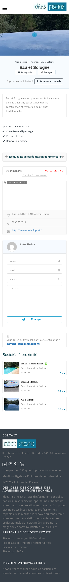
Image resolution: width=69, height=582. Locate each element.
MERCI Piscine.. (29, 382)
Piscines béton (14, 136)
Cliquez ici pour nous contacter (41, 470)
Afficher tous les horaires (35, 175)
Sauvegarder (27, 72)
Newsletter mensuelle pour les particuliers (29, 569)
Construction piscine (17, 126)
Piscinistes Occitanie (15, 547)
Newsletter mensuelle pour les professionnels (31, 573)
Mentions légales (13, 476)
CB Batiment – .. (29, 400)
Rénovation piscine (17, 141)
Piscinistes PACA (13, 551)
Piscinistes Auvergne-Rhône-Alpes (24, 538)
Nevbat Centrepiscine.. (33, 363)
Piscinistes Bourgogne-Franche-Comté (27, 543)
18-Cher (27, 372)
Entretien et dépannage (19, 131)
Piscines (34, 61)
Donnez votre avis (50, 81)
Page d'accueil (21, 61)
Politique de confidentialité (44, 476)
